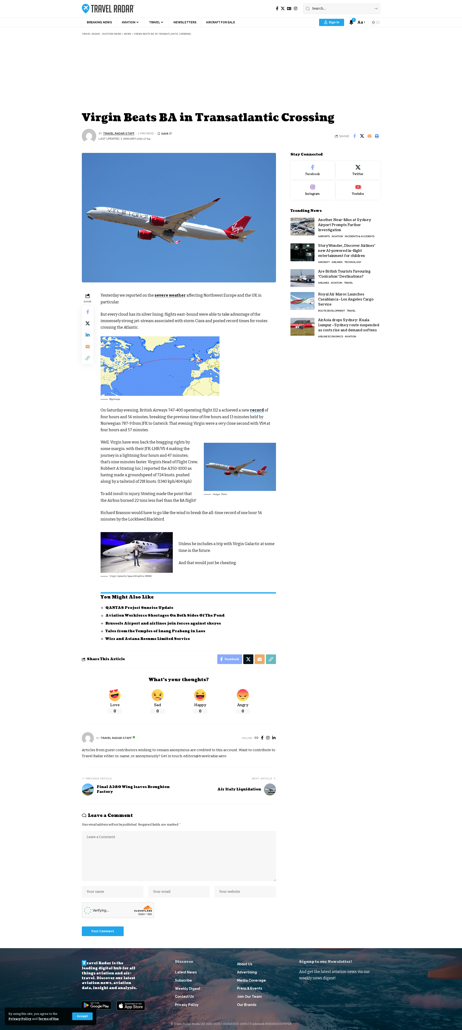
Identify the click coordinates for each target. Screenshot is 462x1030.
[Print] (376, 136)
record (257, 410)
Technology (352, 262)
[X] (283, 8)
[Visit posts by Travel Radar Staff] (89, 136)
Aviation (337, 236)
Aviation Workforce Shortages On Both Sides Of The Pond (165, 615)
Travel (348, 283)
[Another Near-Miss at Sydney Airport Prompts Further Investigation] (302, 227)
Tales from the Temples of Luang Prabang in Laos (155, 631)
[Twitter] (358, 170)
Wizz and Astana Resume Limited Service (147, 639)
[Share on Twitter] (362, 136)
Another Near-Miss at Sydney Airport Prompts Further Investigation (344, 225)
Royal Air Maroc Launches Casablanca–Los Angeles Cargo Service (345, 299)
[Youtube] (358, 190)
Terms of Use (48, 1019)
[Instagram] (295, 8)
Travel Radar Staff (119, 133)
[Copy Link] (87, 358)
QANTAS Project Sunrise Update (139, 608)
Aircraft (324, 262)
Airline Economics (330, 336)
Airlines (337, 262)
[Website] (256, 738)
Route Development (331, 311)
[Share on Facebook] (354, 136)
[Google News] (289, 8)
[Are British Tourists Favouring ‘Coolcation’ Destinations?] (302, 278)
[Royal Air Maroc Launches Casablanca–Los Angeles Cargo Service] (302, 301)
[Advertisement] (231, 74)
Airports (324, 236)
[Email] (369, 136)
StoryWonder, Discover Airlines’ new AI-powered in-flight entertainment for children (346, 251)
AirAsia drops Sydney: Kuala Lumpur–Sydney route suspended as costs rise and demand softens (348, 325)
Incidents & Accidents (359, 236)
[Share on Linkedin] (87, 335)
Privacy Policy (19, 1019)
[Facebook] (277, 8)
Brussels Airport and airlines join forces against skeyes (163, 623)
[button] (82, 1016)
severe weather (170, 295)
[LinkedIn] (274, 738)
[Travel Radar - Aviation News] (108, 8)
